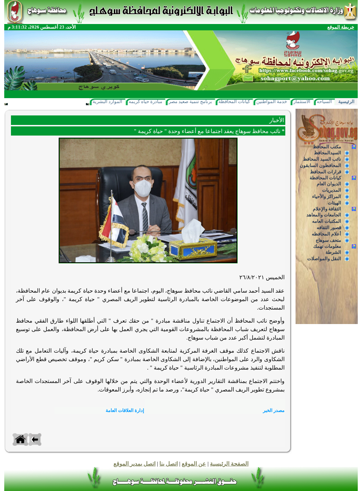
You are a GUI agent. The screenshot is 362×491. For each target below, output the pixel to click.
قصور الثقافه (329, 227)
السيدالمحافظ (327, 152)
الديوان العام (329, 183)
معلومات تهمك (327, 246)
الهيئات (334, 202)
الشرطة (333, 252)
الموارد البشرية (107, 101)
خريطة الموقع (340, 27)
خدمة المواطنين (271, 101)
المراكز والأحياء (326, 196)
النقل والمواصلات (324, 258)
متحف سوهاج (328, 240)
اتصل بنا (168, 464)
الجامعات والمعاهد (323, 214)
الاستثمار (301, 101)
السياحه (324, 101)
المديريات (331, 190)
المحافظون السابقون (320, 165)
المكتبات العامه (326, 221)
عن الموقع (194, 464)
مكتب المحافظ (327, 146)
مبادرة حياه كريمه (145, 101)
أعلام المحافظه (326, 233)
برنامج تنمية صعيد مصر (190, 101)
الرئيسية (346, 101)
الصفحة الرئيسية (229, 464)
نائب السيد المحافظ (322, 159)
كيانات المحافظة (234, 101)
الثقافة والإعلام (327, 208)
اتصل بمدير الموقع (134, 464)
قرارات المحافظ (325, 171)
